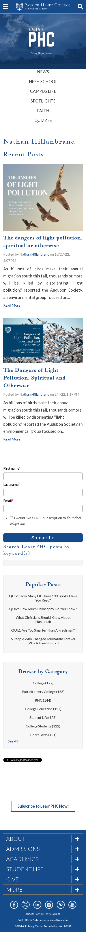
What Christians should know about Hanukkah (43, 619)
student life (43, 717)
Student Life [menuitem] (25, 869)
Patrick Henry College (43, 691)
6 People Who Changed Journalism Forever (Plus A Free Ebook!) (43, 641)
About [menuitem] (15, 838)
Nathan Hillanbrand (34, 254)
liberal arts (43, 735)
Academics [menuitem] (22, 859)
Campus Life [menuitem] (43, 91)
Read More (11, 305)
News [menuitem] (43, 71)
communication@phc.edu (52, 920)
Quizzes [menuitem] (43, 120)
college (43, 683)
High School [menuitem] (43, 81)
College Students (43, 726)
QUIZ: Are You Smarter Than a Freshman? (43, 630)
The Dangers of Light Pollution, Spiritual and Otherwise (34, 377)
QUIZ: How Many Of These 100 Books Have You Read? (43, 598)
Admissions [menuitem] (23, 848)
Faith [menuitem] (43, 110)
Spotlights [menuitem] (43, 101)
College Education (43, 709)
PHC (43, 700)
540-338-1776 (27, 920)
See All (13, 741)
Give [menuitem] (12, 879)
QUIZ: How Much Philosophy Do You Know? (43, 609)
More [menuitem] (14, 889)
